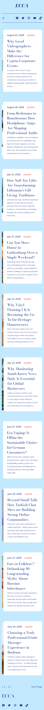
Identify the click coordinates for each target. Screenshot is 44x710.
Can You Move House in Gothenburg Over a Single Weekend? (22, 250)
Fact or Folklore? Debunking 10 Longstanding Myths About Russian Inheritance (20, 576)
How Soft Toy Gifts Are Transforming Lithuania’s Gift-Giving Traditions (22, 188)
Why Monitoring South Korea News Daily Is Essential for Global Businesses (22, 378)
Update (31, 35)
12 (9, 686)
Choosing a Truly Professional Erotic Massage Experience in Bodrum (23, 642)
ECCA (22, 5)
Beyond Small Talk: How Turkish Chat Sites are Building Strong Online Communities (22, 509)
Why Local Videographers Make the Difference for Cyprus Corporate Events (21, 53)
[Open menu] (3, 18)
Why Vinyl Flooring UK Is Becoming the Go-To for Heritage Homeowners (21, 314)
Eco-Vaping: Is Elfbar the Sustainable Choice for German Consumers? (22, 442)
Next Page (36, 686)
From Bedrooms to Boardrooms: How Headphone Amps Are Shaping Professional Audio (22, 123)
